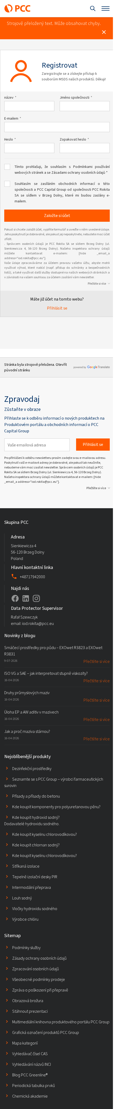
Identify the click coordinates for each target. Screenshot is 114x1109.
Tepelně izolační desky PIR (34, 877)
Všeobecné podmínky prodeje (38, 979)
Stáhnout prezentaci (30, 1011)
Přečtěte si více (97, 284)
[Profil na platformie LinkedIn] (25, 598)
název (9, 97)
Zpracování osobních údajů (35, 969)
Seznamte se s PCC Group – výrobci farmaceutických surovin (53, 782)
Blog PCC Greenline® (29, 1075)
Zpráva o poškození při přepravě (40, 990)
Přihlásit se (57, 308)
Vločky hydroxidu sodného (34, 908)
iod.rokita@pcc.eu (38, 623)
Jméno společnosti (74, 97)
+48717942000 (32, 577)
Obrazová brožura (27, 1000)
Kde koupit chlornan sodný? (36, 845)
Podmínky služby (26, 947)
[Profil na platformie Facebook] (15, 598)
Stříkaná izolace (26, 866)
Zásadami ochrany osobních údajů (78, 172)
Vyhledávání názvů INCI (31, 1064)
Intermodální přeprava (31, 887)
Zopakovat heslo (73, 139)
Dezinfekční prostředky (31, 768)
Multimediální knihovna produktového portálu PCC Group (60, 1022)
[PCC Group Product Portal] (17, 8)
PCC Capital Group (52, 189)
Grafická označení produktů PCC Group (45, 1032)
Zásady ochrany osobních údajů (39, 958)
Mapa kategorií (25, 1043)
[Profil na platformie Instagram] (36, 598)
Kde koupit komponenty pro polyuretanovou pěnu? (56, 807)
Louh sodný (22, 898)
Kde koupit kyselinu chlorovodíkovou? (44, 834)
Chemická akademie (30, 1096)
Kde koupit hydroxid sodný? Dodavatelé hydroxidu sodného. (32, 821)
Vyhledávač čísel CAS (30, 1053)
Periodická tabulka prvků (33, 1085)
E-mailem (11, 118)
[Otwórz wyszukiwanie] (93, 8)
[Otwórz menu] (105, 8)
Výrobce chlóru (25, 919)
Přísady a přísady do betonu (36, 796)
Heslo (8, 139)
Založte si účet (57, 215)
